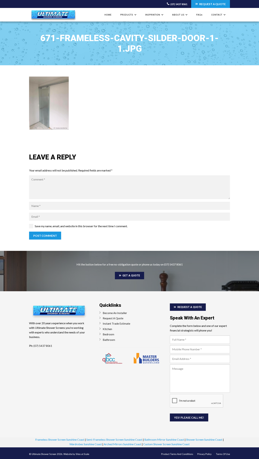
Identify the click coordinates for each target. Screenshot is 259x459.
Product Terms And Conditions (177, 454)
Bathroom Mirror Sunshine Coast (164, 439)
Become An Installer (115, 313)
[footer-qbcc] (112, 358)
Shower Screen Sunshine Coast (204, 439)
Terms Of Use (223, 454)
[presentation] (196, 401)
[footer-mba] (147, 358)
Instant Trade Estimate (116, 323)
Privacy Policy (204, 454)
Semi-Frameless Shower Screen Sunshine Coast (114, 439)
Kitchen (107, 329)
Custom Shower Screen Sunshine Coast (166, 444)
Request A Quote (113, 318)
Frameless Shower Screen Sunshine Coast (59, 439)
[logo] (53, 15)
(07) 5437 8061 (173, 264)
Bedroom (108, 334)
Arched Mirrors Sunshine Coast (122, 444)
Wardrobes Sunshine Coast (85, 444)
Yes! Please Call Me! (189, 417)
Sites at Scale (82, 454)
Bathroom (109, 339)
